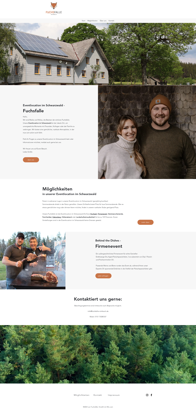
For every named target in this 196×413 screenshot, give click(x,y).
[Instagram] (147, 395)
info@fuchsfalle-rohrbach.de (98, 311)
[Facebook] (151, 395)
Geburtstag (56, 217)
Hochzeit (93, 214)
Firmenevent (102, 214)
